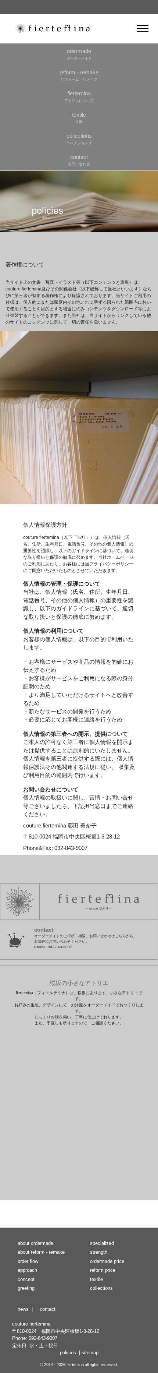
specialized (102, 1243)
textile (96, 1279)
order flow (28, 1261)
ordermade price (107, 1261)
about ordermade (35, 1243)
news (23, 1309)
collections (101, 1288)
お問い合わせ (79, 160)
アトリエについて (79, 96)
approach (27, 1270)
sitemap (90, 1352)
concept (26, 1279)
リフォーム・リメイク (79, 75)
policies (68, 1352)
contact (47, 1309)
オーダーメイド (79, 54)
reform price (102, 1270)
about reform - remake (41, 1252)
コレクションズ (79, 139)
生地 (79, 118)
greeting (26, 1288)
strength (98, 1252)
